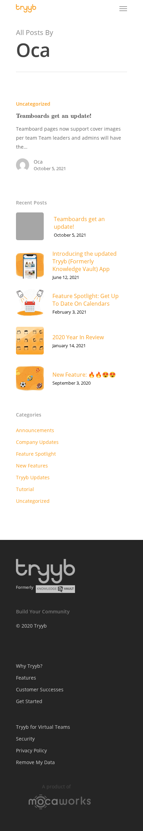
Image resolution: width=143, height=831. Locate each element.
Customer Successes (40, 689)
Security (25, 738)
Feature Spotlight (36, 454)
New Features (32, 465)
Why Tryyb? (29, 666)
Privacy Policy (31, 750)
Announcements (35, 430)
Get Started (29, 701)
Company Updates (37, 442)
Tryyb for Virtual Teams (43, 727)
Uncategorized (33, 103)
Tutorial (25, 489)
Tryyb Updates (33, 477)
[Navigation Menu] (123, 8)
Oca (38, 161)
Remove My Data (35, 762)
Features (26, 677)
